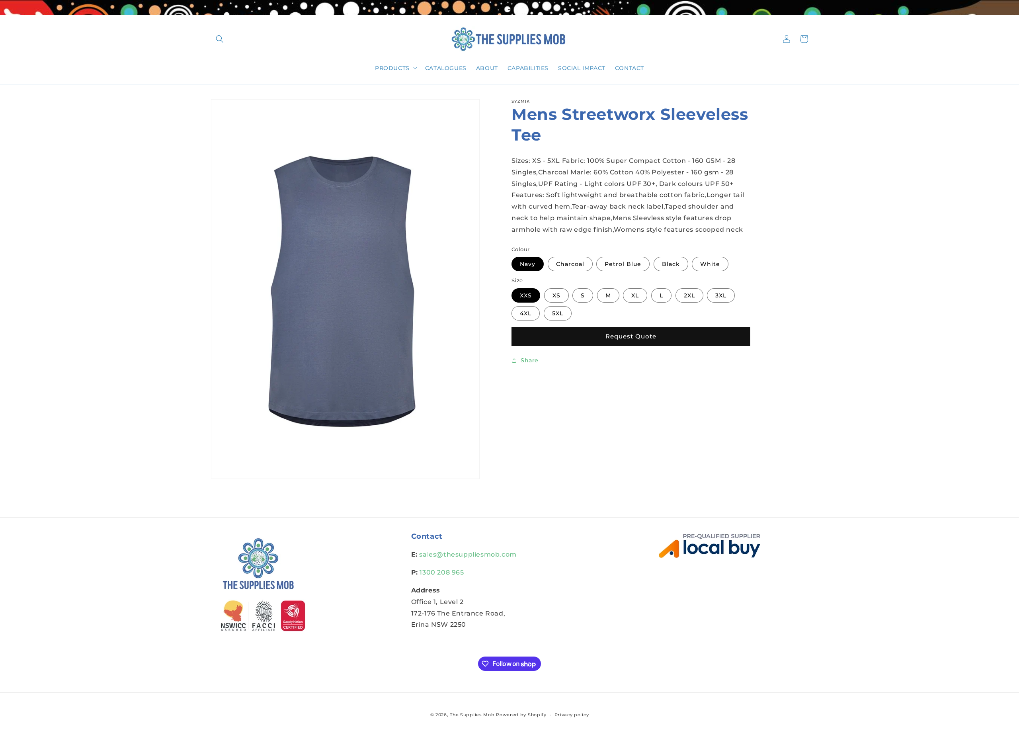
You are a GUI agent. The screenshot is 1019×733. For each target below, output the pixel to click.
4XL (525, 313)
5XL (557, 313)
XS (556, 295)
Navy (527, 264)
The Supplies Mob (472, 714)
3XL (720, 295)
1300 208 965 (442, 572)
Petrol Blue (623, 264)
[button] (219, 39)
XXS (526, 295)
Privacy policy (571, 714)
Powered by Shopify (521, 714)
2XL (689, 295)
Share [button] (530, 360)
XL (635, 295)
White (710, 264)
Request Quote (630, 336)
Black (671, 264)
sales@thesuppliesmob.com (467, 554)
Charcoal (570, 264)
